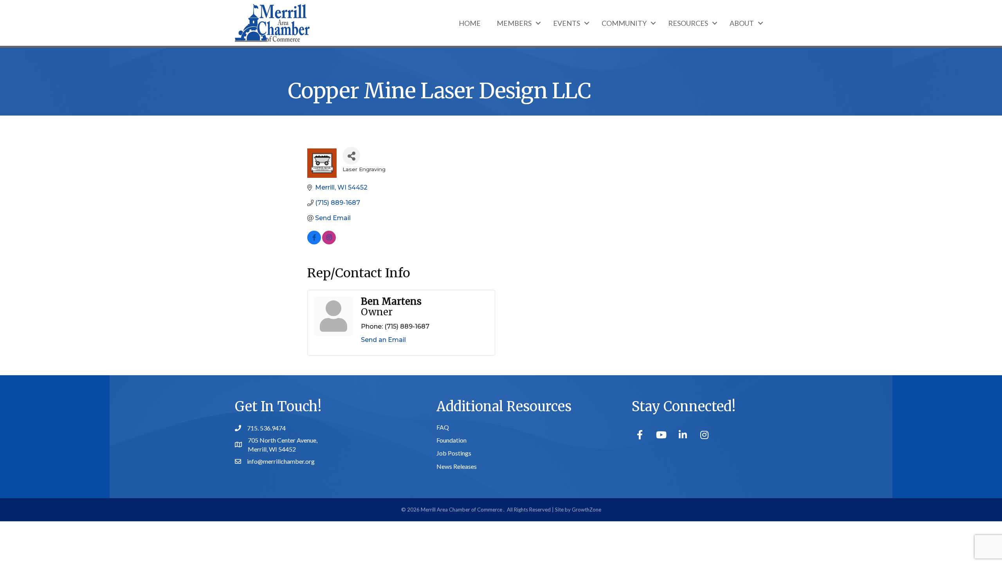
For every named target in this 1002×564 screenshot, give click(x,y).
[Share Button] (351, 155)
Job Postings (453, 453)
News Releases (456, 466)
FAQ (442, 427)
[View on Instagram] (329, 242)
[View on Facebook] (314, 242)
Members (514, 23)
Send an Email (383, 339)
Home (470, 23)
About (742, 23)
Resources (688, 23)
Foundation (451, 440)
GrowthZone (586, 509)
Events (566, 23)
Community (624, 23)
